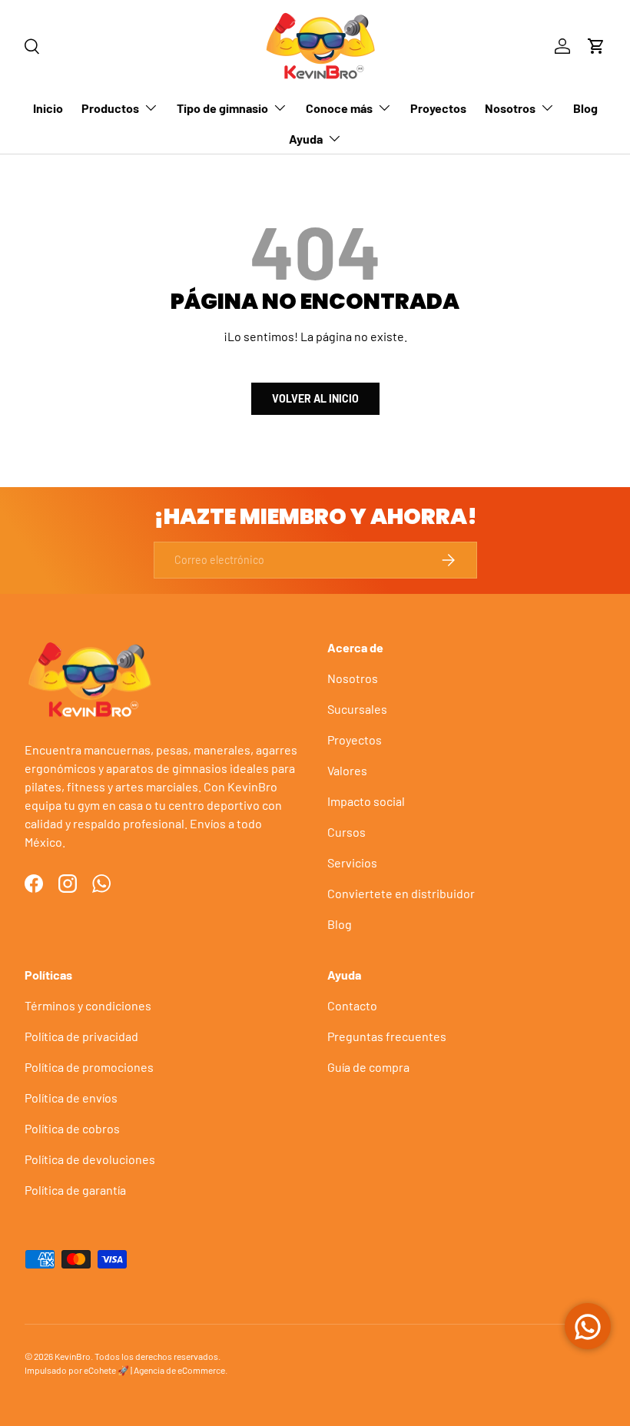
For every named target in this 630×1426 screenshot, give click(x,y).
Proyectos (438, 108)
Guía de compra (368, 1067)
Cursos (346, 831)
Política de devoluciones (90, 1159)
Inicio (48, 108)
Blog (585, 108)
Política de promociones (89, 1067)
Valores (347, 770)
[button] (596, 46)
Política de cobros (72, 1128)
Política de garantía (75, 1189)
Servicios (352, 862)
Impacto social (366, 801)
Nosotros (352, 678)
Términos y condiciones (88, 1005)
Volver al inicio (315, 398)
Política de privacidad (81, 1036)
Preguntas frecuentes (386, 1036)
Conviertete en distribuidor (401, 893)
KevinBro (73, 1356)
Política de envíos (71, 1097)
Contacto (352, 1005)
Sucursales (357, 708)
